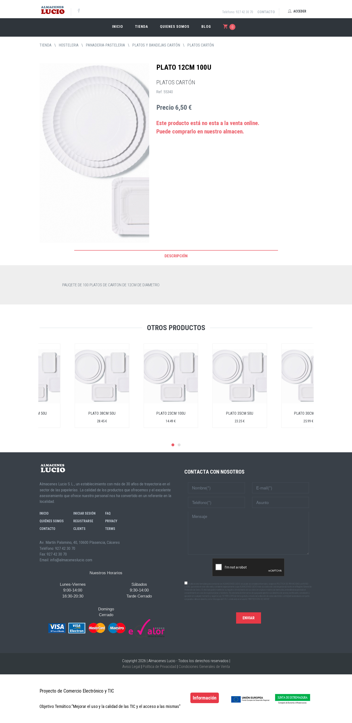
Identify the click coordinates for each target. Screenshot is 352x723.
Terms (110, 529)
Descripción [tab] (176, 255)
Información (204, 698)
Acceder (299, 11)
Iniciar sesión (84, 513)
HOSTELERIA (69, 45)
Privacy (111, 521)
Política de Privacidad (159, 666)
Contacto (266, 12)
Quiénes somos (52, 521)
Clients (79, 529)
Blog (206, 26)
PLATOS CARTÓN (200, 45)
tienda (45, 45)
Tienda (141, 26)
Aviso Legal (131, 666)
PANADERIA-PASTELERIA (105, 45)
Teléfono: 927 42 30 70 (237, 12)
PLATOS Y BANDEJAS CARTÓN (156, 45)
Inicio (117, 26)
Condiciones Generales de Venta (204, 666)
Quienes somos (174, 26)
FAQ (108, 513)
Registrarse (83, 521)
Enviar (249, 618)
